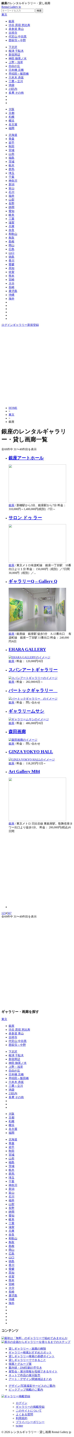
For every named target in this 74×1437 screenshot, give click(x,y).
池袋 (11, 85)
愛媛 (11, 264)
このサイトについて (29, 1410)
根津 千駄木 (16, 50)
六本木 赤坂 (16, 77)
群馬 (11, 169)
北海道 (13, 134)
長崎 (11, 287)
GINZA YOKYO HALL (31, 751)
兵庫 (11, 226)
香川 (11, 260)
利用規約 (21, 1418)
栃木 (11, 165)
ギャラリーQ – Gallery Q (33, 581)
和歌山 (13, 233)
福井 (11, 195)
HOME (13, 407)
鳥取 (11, 237)
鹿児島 (13, 291)
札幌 (11, 116)
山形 (11, 154)
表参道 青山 (16, 28)
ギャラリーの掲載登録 (30, 1406)
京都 (11, 113)
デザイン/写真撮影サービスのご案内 (32, 1385)
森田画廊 (17, 731)
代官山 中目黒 (18, 36)
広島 (11, 249)
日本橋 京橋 (16, 69)
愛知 (11, 211)
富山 (11, 188)
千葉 (11, 176)
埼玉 (11, 173)
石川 (11, 192)
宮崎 (11, 279)
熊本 (11, 275)
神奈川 (13, 180)
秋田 (11, 146)
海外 (11, 298)
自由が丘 (14, 66)
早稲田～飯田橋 (19, 73)
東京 (4, 14)
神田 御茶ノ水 (18, 58)
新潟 (11, 184)
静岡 (11, 207)
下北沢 (13, 47)
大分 (11, 283)
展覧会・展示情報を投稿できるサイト (33, 1371)
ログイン (7, 324)
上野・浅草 (16, 62)
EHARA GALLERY (27, 649)
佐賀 (11, 272)
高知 (11, 268)
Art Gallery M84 (24, 771)
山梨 (11, 199)
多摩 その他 (16, 92)
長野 (11, 203)
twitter (19, 1425)
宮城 (11, 150)
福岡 (11, 128)
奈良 (11, 230)
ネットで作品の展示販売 (24, 1375)
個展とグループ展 (20, 1363)
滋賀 (11, 222)
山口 (11, 252)
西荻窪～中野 (17, 40)
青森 (11, 138)
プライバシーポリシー (30, 1422)
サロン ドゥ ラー (25, 517)
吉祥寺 (13, 32)
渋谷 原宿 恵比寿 (19, 25)
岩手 (11, 142)
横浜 (11, 120)
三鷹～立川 (16, 81)
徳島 (11, 256)
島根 (11, 241)
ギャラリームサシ (26, 711)
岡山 (11, 245)
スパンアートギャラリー (33, 669)
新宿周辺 (14, 54)
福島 (11, 157)
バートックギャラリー (33, 690)
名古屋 (13, 124)
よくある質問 (24, 1414)
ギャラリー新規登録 (26, 324)
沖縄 (11, 294)
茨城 (11, 161)
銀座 (11, 21)
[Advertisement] (37, 366)
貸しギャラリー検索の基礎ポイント (32, 1356)
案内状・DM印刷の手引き (25, 1367)
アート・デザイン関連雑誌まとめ (30, 1379)
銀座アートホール (26, 457)
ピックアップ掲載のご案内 (26, 1389)
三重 (11, 218)
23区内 (13, 88)
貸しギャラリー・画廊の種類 (27, 1348)
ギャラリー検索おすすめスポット (30, 1352)
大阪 (11, 109)
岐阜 (11, 214)
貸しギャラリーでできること (27, 1360)
